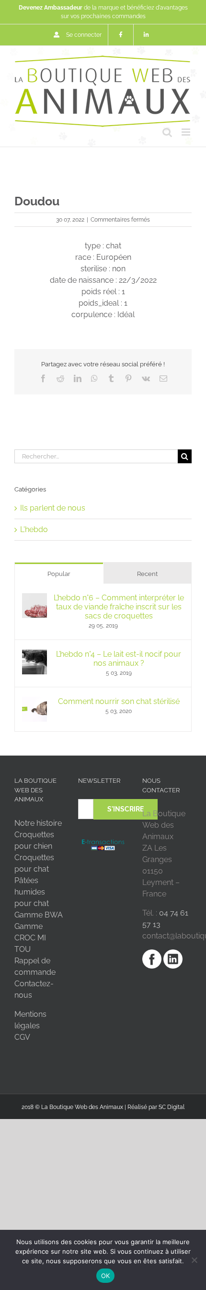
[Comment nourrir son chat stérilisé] (34, 702)
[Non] (194, 1260)
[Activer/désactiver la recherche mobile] (167, 132)
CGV (22, 1037)
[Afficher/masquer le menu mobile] (187, 132)
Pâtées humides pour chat (31, 892)
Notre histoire (38, 823)
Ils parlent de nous (52, 507)
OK (105, 1275)
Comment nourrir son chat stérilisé (119, 701)
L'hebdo (34, 529)
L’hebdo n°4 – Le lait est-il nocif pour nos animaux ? (118, 659)
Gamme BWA (38, 914)
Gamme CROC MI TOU (30, 938)
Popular (58, 573)
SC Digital (171, 1107)
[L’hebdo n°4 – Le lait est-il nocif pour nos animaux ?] (34, 655)
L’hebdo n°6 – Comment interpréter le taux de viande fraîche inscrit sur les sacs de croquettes (119, 606)
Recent (147, 573)
